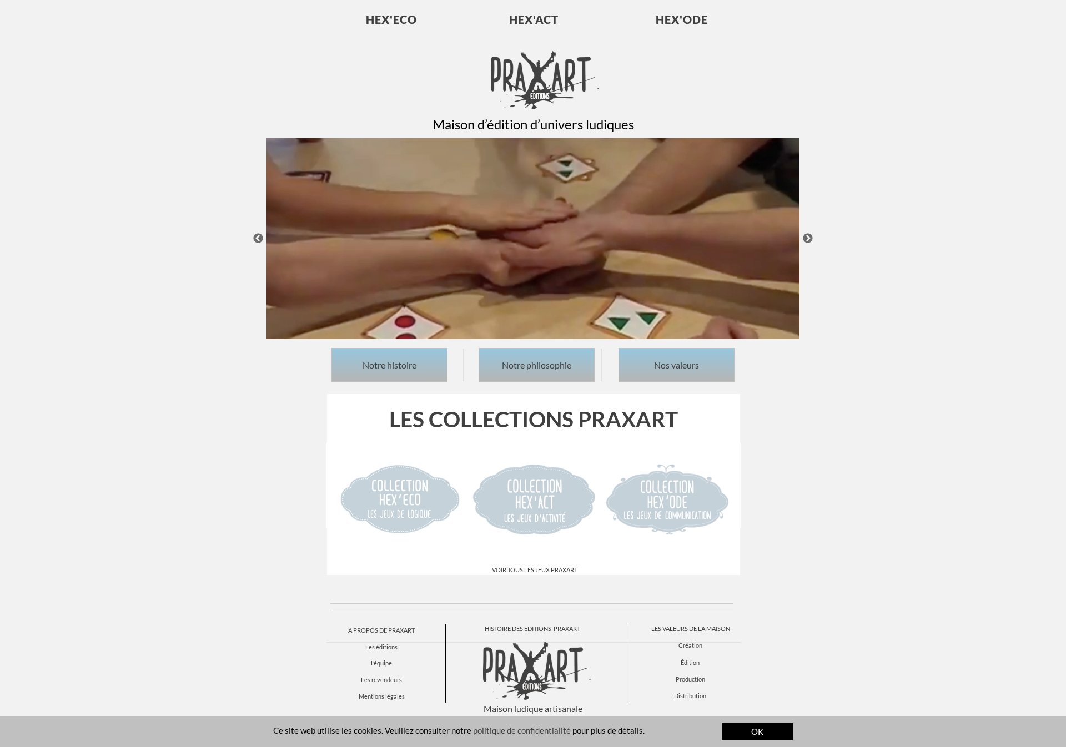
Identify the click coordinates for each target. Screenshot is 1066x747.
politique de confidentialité (522, 730)
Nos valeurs (676, 365)
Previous (258, 238)
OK (757, 731)
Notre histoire (389, 365)
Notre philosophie (536, 365)
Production (690, 679)
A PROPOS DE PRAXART (381, 630)
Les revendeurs (381, 679)
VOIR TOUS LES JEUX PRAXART (534, 569)
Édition (690, 662)
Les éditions (381, 646)
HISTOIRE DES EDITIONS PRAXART (532, 628)
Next (807, 238)
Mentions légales (382, 696)
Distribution (690, 695)
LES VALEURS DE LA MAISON (690, 628)
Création (690, 645)
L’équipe (381, 663)
